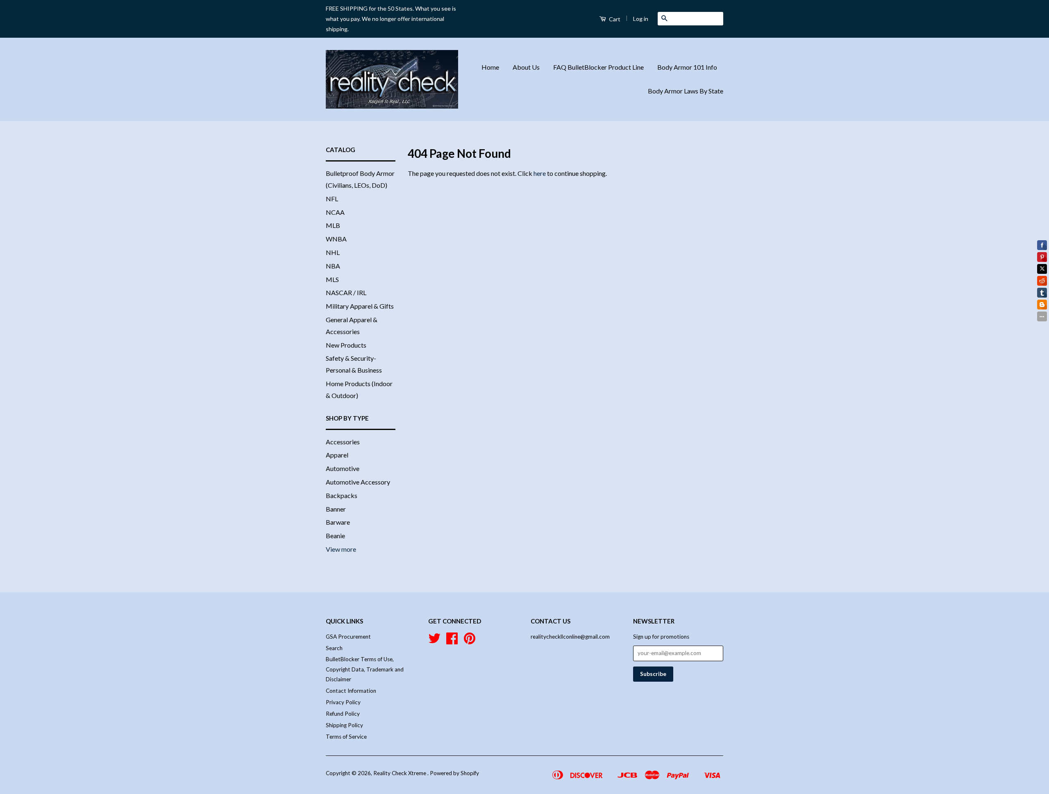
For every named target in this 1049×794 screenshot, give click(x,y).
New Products (346, 345)
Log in (640, 18)
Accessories (343, 442)
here (540, 173)
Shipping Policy (344, 725)
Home (490, 67)
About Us (526, 67)
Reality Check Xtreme (400, 773)
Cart (614, 19)
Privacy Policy (343, 702)
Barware (338, 522)
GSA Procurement (348, 636)
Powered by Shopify (454, 773)
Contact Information (351, 690)
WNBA (336, 239)
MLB (333, 225)
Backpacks (341, 495)
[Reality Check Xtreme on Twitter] (434, 641)
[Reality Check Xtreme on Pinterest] (469, 641)
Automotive (342, 468)
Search (334, 648)
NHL (333, 252)
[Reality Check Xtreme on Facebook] (452, 641)
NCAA (335, 212)
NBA (333, 266)
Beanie (335, 535)
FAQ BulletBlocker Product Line (598, 67)
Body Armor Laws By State (685, 91)
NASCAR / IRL (346, 292)
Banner (336, 509)
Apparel (337, 455)
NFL (332, 198)
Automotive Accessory (358, 482)
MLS (332, 279)
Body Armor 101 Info (687, 67)
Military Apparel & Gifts (360, 306)
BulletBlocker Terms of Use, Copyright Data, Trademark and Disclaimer (365, 669)
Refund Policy (343, 713)
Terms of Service (346, 736)
